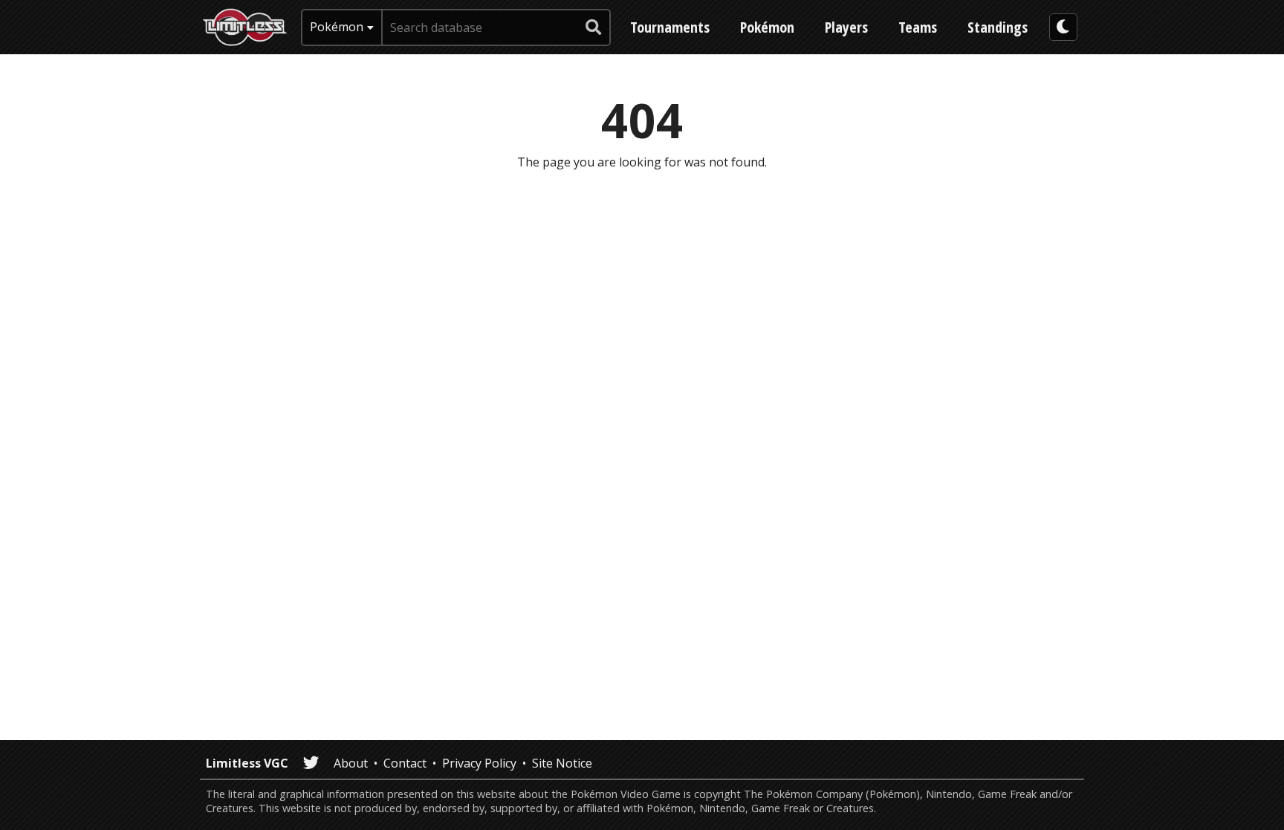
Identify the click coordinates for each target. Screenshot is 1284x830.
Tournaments (670, 27)
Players (846, 27)
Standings (997, 27)
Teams (917, 27)
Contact (405, 763)
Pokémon (767, 27)
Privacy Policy (479, 763)
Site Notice (562, 763)
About (351, 763)
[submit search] (593, 27)
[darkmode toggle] (1063, 27)
